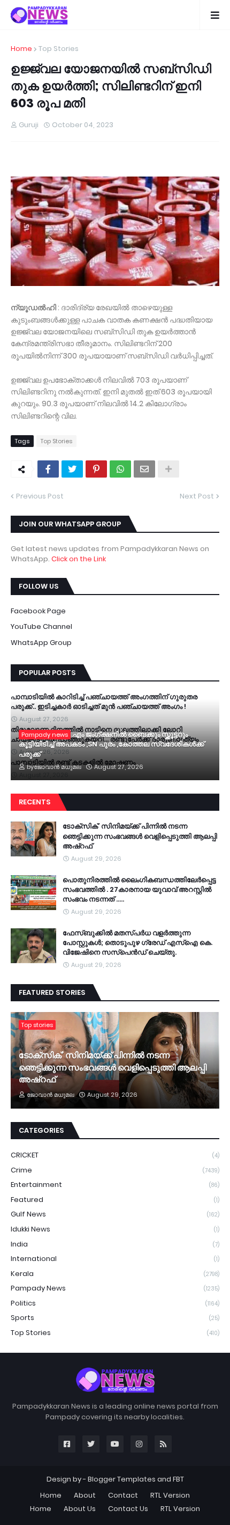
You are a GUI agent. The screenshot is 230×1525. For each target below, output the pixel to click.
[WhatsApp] (120, 469)
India (115, 1244)
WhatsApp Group (41, 642)
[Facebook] (48, 469)
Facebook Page (38, 611)
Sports (115, 1318)
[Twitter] (72, 469)
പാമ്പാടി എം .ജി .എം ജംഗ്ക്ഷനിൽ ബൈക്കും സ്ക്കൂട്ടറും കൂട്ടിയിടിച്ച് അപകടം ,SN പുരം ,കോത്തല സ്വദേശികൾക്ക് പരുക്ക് (111, 744)
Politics (115, 1303)
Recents (34, 802)
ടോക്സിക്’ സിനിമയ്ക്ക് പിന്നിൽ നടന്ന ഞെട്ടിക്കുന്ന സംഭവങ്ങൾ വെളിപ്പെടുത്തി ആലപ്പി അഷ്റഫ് (140, 836)
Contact (123, 1495)
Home (21, 48)
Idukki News (115, 1229)
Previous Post (40, 496)
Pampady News (115, 1288)
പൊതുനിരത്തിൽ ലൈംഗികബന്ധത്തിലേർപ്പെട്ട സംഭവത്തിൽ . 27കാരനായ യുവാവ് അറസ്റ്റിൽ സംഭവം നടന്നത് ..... (139, 889)
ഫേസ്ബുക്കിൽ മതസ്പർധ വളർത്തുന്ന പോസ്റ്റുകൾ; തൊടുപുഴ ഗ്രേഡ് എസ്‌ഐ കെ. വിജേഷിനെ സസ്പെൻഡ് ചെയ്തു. (137, 942)
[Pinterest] (96, 469)
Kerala (115, 1274)
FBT (178, 1479)
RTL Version (170, 1495)
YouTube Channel (41, 626)
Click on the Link (78, 559)
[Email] (144, 469)
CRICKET (115, 1155)
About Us (80, 1509)
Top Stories (59, 48)
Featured (115, 1199)
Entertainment (115, 1184)
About (85, 1495)
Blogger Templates (122, 1479)
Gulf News (115, 1214)
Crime (115, 1170)
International (115, 1258)
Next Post (197, 496)
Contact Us (128, 1509)
